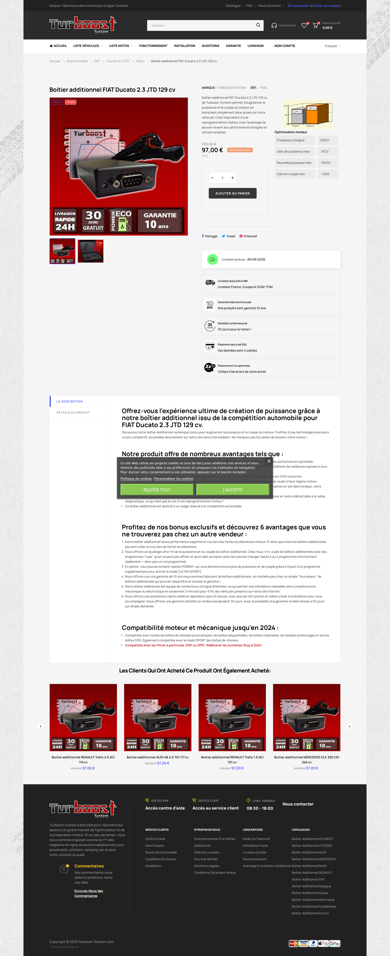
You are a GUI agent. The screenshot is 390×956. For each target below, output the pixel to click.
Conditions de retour (160, 859)
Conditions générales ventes (215, 872)
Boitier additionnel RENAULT (312, 872)
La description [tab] (69, 401)
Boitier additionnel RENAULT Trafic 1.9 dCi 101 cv (232, 759)
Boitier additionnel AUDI (309, 852)
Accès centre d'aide (165, 808)
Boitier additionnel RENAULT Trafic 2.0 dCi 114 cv (83, 759)
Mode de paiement (256, 839)
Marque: (209, 87)
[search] (258, 25)
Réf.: (254, 87)
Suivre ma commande (161, 852)
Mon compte (154, 845)
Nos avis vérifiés (206, 859)
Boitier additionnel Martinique (313, 899)
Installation (153, 866)
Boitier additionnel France (310, 913)
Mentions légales (206, 866)
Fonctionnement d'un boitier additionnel (214, 842)
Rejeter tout (157, 489)
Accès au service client (216, 808)
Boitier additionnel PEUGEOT (312, 839)
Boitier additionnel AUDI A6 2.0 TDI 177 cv (158, 757)
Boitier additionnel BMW (309, 866)
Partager (211, 236)
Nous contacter (269, 5)
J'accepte (233, 489)
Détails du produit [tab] (73, 412)
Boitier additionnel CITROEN (312, 845)
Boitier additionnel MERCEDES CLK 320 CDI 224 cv (306, 759)
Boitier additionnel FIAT (308, 879)
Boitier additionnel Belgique (311, 886)
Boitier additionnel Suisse (310, 893)
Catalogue (233, 5)
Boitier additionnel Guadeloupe (314, 906)
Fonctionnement (255, 859)
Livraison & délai (254, 852)
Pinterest (250, 236)
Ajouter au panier (233, 193)
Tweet (230, 236)
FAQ (249, 5)
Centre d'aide (155, 839)
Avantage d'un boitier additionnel (267, 866)
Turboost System (231, 87)
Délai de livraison (206, 852)
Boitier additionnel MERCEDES (314, 859)
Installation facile (255, 845)
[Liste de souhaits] (304, 25)
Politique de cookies (136, 478)
